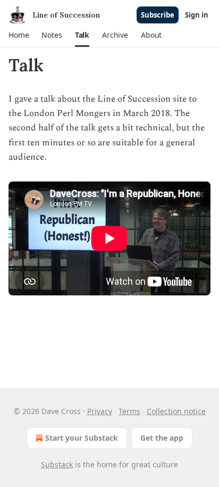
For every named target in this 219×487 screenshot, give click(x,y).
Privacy (99, 411)
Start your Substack (81, 438)
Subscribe (157, 15)
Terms (129, 411)
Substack (57, 464)
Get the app (161, 438)
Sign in (196, 15)
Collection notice (176, 411)
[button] (18, 35)
